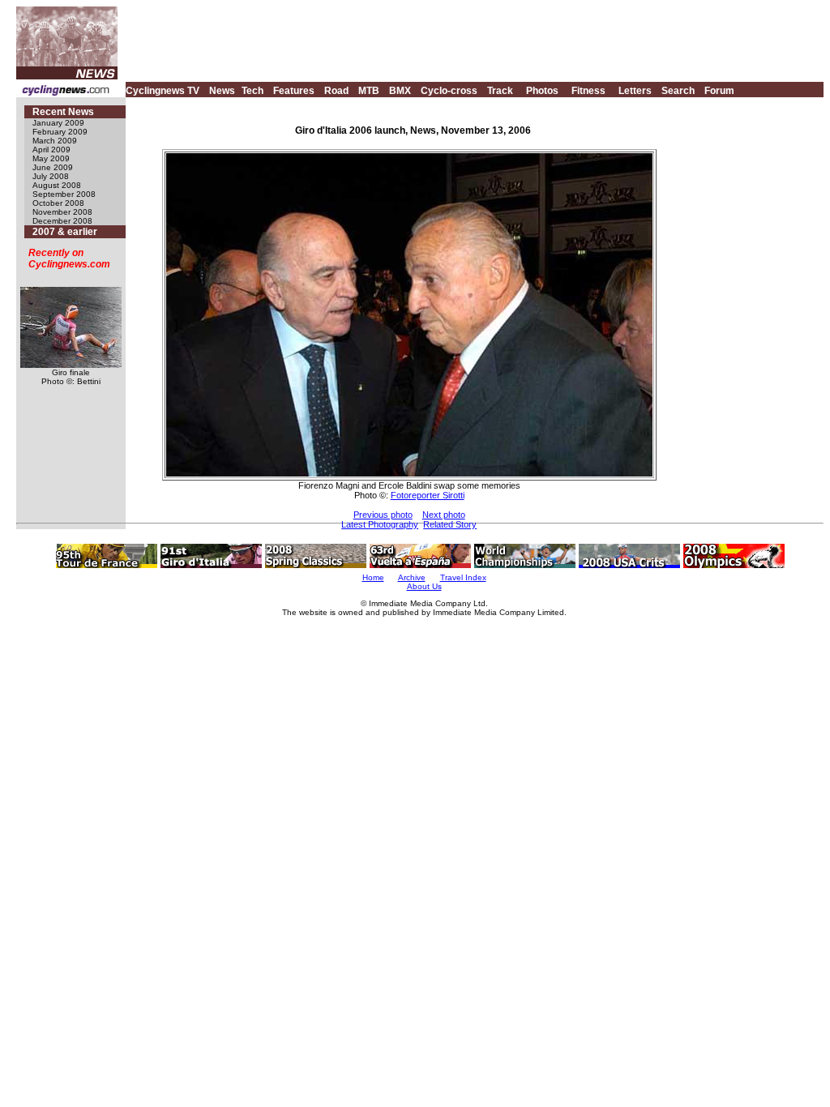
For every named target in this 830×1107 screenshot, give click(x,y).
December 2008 (62, 220)
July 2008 (50, 176)
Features (293, 90)
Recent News (63, 112)
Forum (719, 90)
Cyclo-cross (449, 90)
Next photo (443, 514)
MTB (368, 90)
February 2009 (60, 131)
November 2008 (62, 211)
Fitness (588, 90)
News (222, 90)
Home (373, 577)
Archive (412, 577)
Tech (252, 90)
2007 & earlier (64, 231)
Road (336, 90)
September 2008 (64, 194)
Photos (542, 90)
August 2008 (56, 185)
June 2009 (52, 167)
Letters (635, 90)
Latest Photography (379, 524)
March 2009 (54, 140)
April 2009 (51, 149)
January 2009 (58, 122)
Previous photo (383, 514)
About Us (424, 586)
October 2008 (58, 203)
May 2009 (51, 158)
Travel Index (463, 577)
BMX (400, 90)
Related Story (450, 524)
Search (678, 90)
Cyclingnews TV (162, 90)
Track (500, 90)
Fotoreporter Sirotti (427, 495)
